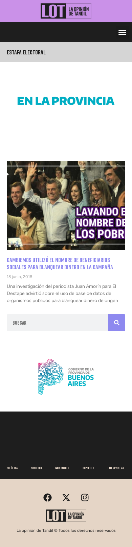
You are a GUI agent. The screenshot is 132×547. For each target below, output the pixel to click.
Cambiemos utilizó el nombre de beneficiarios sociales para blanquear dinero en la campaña (60, 263)
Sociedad (36, 468)
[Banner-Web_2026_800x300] (66, 397)
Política (12, 468)
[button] (122, 32)
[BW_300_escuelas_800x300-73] (66, 121)
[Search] (116, 322)
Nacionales (62, 468)
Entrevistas (116, 468)
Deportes (88, 468)
